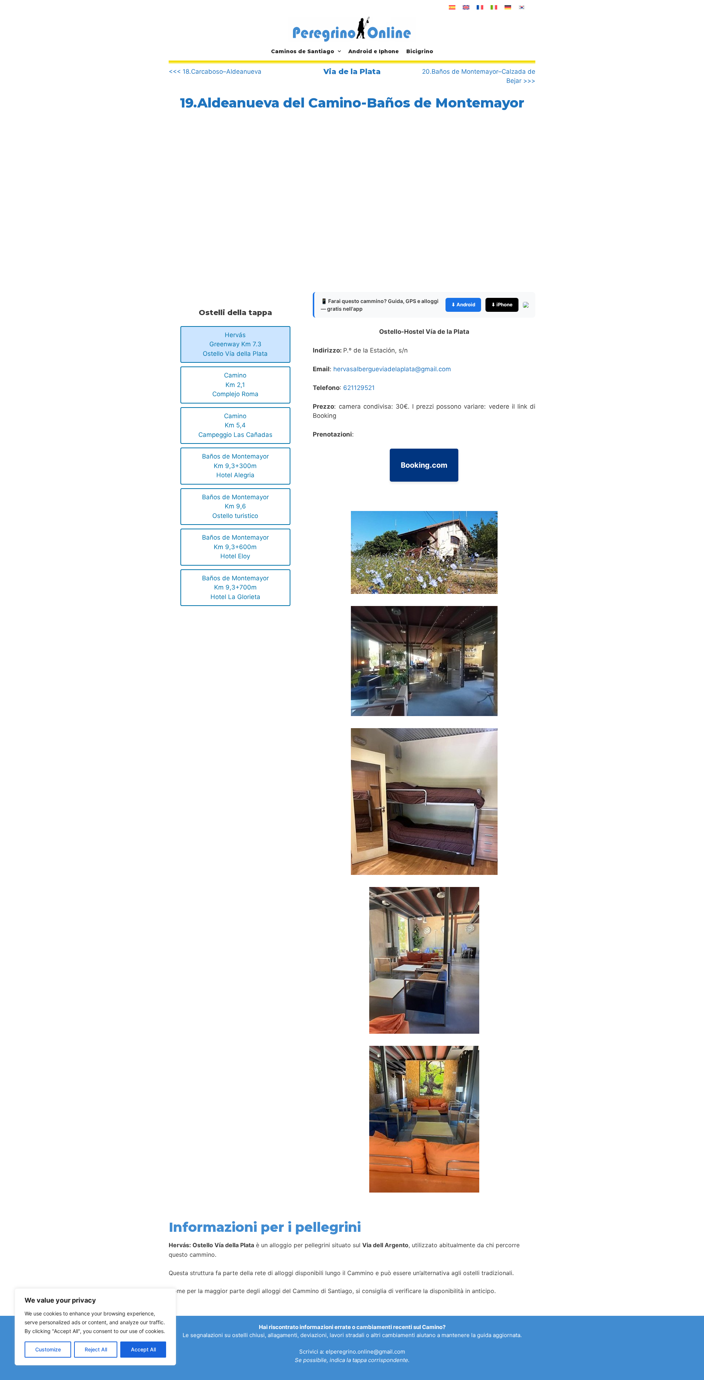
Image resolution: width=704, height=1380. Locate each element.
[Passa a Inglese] (466, 7)
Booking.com (424, 465)
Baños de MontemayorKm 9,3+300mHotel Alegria (235, 466)
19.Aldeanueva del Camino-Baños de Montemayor (352, 103)
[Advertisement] (230, 207)
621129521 (359, 387)
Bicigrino (419, 51)
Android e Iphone (373, 51)
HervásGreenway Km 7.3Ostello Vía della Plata (235, 344)
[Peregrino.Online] (352, 29)
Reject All (96, 1349)
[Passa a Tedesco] (508, 7)
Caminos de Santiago (302, 51)
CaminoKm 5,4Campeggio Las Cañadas (235, 425)
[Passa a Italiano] (494, 7)
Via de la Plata (352, 71)
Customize (48, 1349)
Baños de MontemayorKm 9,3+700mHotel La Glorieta (235, 587)
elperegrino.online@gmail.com (365, 1351)
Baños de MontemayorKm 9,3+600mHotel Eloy (235, 547)
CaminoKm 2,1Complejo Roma (235, 385)
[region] (95, 1326)
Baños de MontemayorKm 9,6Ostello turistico (235, 506)
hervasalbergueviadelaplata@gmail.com (392, 369)
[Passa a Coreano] (522, 7)
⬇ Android (463, 304)
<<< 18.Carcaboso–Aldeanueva (215, 71)
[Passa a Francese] (480, 7)
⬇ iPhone (502, 304)
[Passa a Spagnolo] (452, 7)
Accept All (143, 1349)
